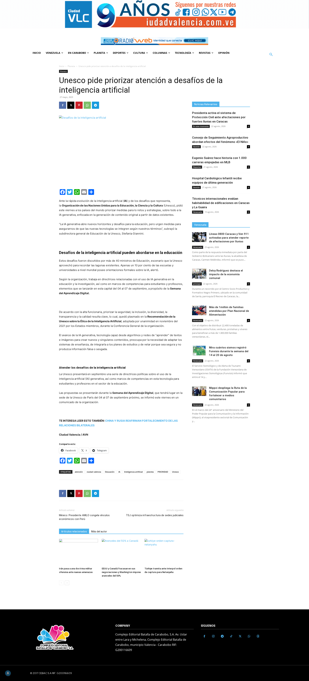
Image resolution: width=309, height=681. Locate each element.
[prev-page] (61, 583)
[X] (70, 105)
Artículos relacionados (74, 531)
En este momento (201, 126)
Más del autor (99, 531)
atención (79, 471)
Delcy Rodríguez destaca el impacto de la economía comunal (226, 274)
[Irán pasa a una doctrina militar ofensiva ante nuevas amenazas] (78, 552)
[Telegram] (95, 105)
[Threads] (258, 636)
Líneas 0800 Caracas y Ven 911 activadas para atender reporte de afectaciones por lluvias (229, 237)
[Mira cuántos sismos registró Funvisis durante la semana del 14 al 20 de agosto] (199, 351)
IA (119, 471)
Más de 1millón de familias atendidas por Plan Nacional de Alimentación (229, 311)
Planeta (71, 66)
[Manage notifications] (8, 673)
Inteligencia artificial (133, 471)
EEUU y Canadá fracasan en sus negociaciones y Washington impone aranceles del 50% (121, 572)
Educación (109, 471)
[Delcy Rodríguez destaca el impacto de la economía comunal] (199, 274)
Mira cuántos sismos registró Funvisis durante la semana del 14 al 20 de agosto (228, 351)
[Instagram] (213, 636)
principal (197, 284)
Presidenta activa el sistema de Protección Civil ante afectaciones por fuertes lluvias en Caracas (219, 117)
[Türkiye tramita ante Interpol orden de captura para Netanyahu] (163, 552)
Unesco (175, 471)
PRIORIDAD (163, 471)
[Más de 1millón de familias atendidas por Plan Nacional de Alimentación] (199, 310)
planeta (150, 471)
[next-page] (67, 583)
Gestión (196, 146)
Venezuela (197, 212)
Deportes (197, 167)
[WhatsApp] (87, 105)
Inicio (61, 66)
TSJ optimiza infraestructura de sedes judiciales (154, 515)
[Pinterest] (79, 105)
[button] (271, 54)
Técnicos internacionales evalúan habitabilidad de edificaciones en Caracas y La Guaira (221, 203)
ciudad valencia (94, 471)
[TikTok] (231, 636)
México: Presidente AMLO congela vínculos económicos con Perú (84, 517)
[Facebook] (62, 105)
